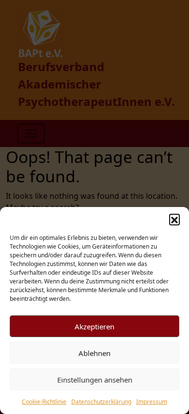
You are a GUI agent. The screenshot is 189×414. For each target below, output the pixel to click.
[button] (174, 219)
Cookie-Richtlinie (44, 402)
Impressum (151, 402)
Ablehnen (94, 353)
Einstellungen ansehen (94, 379)
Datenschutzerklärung (101, 402)
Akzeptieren (94, 326)
